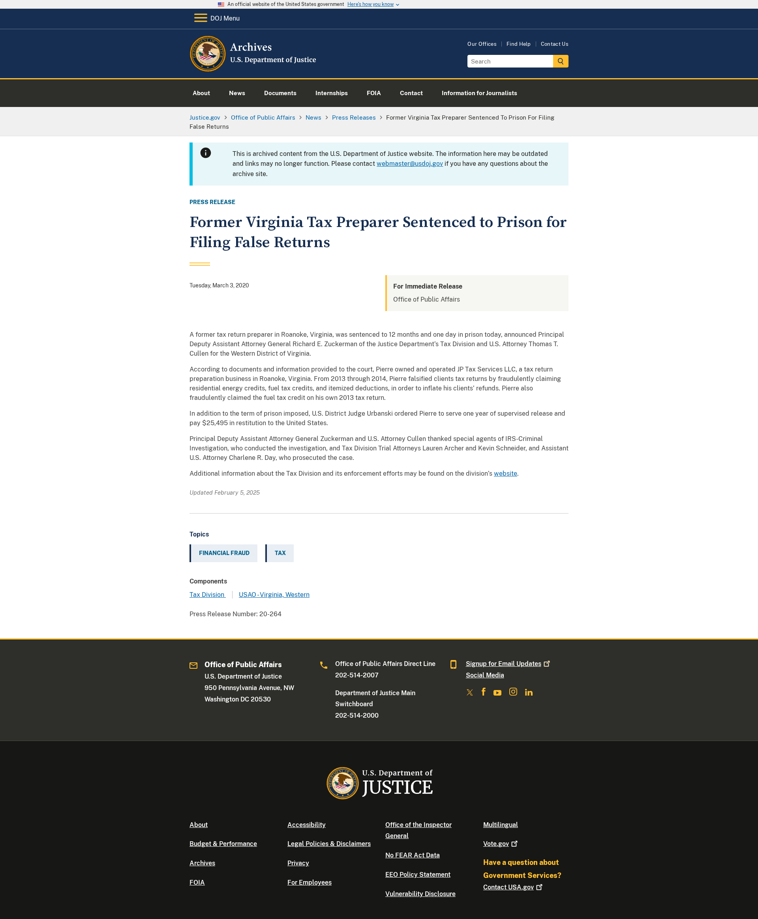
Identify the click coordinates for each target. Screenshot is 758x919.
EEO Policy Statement (417, 874)
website (505, 473)
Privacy (298, 863)
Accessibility (306, 825)
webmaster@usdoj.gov (410, 163)
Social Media (485, 675)
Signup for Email (503, 664)
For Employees (309, 882)
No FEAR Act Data (412, 855)
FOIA (197, 882)
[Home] (254, 69)
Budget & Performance (223, 844)
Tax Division (208, 594)
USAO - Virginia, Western (274, 594)
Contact (508, 887)
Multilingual (500, 825)
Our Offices (482, 44)
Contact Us (554, 44)
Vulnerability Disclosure (420, 894)
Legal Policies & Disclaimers (329, 844)
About (199, 825)
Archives (202, 863)
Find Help (519, 44)
